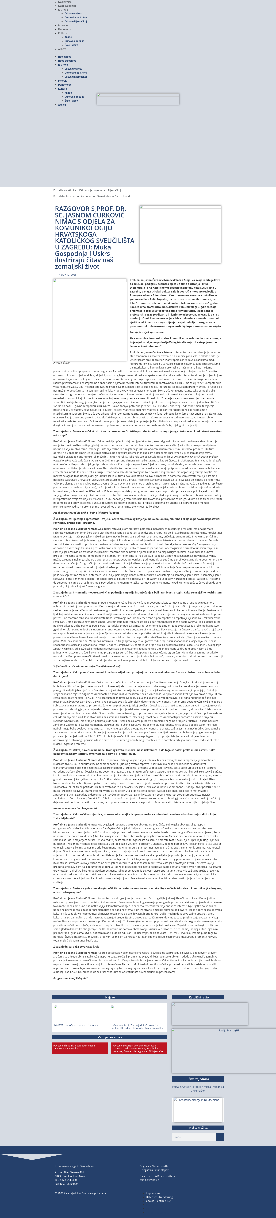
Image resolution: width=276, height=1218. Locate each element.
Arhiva (62, 49)
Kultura (62, 33)
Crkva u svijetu (73, 13)
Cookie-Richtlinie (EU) (159, 1201)
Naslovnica (65, 2)
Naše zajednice (67, 6)
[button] (138, 53)
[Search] (220, 1137)
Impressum (153, 1193)
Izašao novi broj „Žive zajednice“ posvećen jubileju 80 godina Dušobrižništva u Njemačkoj (137, 1026)
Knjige (68, 37)
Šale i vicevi (71, 45)
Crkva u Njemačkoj (76, 21)
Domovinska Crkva (76, 17)
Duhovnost (65, 29)
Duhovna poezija (74, 41)
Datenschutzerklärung (159, 1197)
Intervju (63, 25)
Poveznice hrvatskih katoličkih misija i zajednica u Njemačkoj (74, 1047)
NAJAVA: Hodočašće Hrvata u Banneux (76, 1025)
